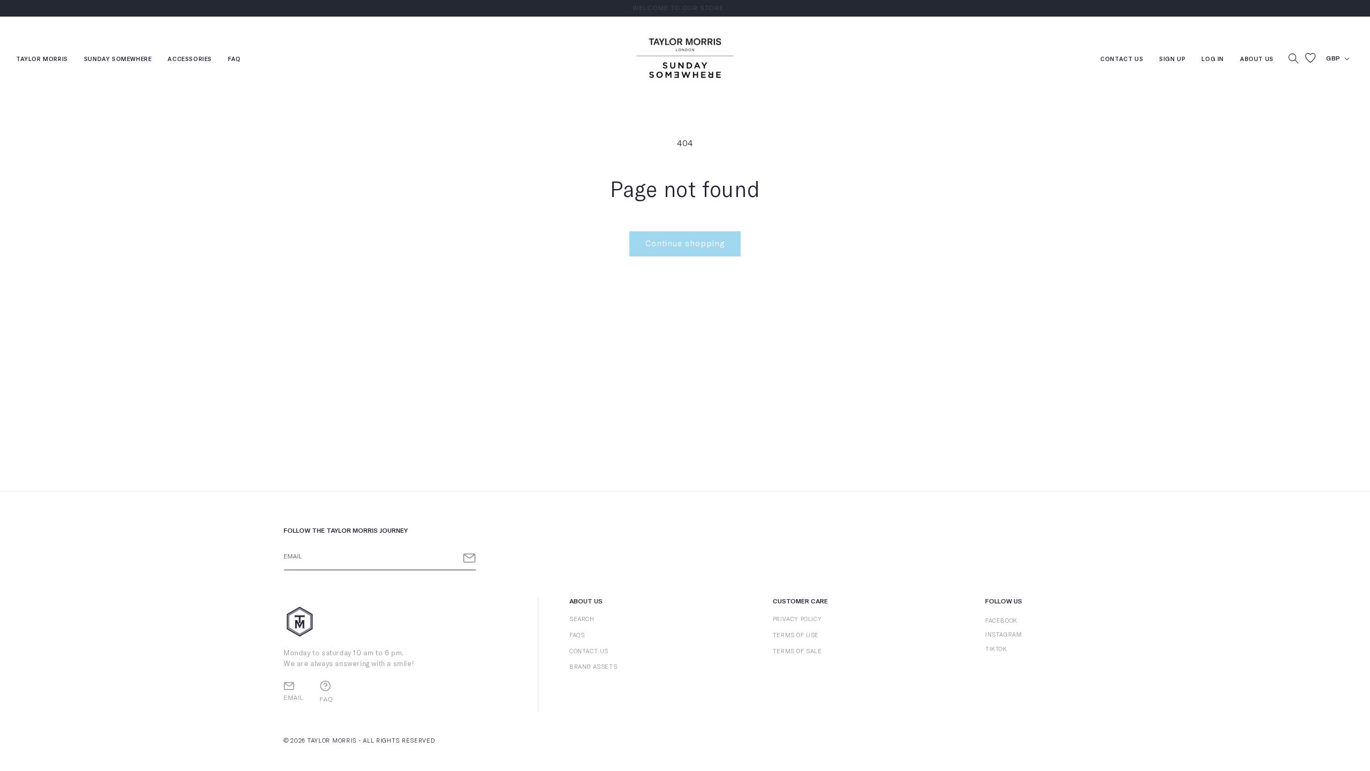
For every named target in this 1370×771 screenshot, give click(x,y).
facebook (1001, 621)
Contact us (1121, 60)
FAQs (576, 635)
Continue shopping (685, 244)
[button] (1293, 58)
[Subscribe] (469, 558)
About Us (1257, 59)
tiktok (996, 649)
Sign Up (1172, 60)
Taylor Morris (42, 60)
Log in (1212, 60)
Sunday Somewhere (118, 60)
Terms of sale (797, 651)
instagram (1003, 635)
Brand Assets (593, 667)
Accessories (190, 60)
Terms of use (796, 635)
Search (582, 619)
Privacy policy (797, 619)
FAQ (234, 60)
